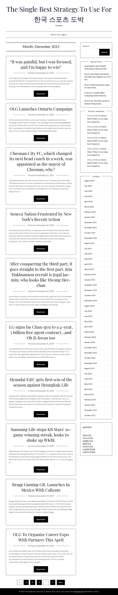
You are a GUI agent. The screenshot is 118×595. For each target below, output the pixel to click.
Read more (41, 94)
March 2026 (89, 207)
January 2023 (89, 405)
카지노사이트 (92, 116)
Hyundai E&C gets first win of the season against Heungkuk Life (41, 382)
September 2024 (90, 301)
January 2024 (89, 342)
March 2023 (89, 394)
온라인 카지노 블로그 (59, 35)
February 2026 (90, 212)
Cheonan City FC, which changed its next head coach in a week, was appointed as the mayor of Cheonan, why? (40, 161)
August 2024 (89, 306)
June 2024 (88, 316)
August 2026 (89, 181)
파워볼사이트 (88, 441)
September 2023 (90, 363)
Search (86, 46)
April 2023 (88, 389)
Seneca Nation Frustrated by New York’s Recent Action (41, 216)
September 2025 (90, 238)
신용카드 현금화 (89, 452)
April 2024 (88, 327)
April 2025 (88, 264)
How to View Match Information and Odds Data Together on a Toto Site (97, 77)
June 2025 (88, 254)
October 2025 (89, 233)
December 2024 (90, 285)
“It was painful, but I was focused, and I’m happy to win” (41, 64)
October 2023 (89, 358)
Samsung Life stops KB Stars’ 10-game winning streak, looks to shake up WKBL (41, 435)
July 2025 (88, 248)
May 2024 (88, 321)
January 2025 (89, 280)
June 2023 (88, 379)
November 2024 (90, 290)
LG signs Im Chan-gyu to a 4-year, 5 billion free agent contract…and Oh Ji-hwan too (41, 332)
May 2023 (88, 384)
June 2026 (88, 191)
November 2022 (90, 410)
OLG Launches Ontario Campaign (41, 108)
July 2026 (88, 186)
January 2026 (89, 217)
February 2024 (90, 337)
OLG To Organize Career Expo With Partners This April (41, 537)
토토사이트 (87, 435)
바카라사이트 (88, 446)
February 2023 (90, 400)
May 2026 (88, 196)
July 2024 (88, 311)
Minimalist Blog (79, 591)
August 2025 (89, 243)
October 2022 (89, 415)
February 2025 (90, 274)
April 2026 (88, 201)
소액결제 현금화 (89, 449)
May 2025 (88, 259)
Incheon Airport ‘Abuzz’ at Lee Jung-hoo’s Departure (97, 119)
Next (61, 582)
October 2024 (89, 295)
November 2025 (90, 228)
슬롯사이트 (87, 443)
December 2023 (90, 348)
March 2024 (89, 332)
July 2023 (88, 374)
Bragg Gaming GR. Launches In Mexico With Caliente (41, 487)
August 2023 (89, 368)
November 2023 (90, 353)
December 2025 (90, 222)
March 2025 (89, 269)
